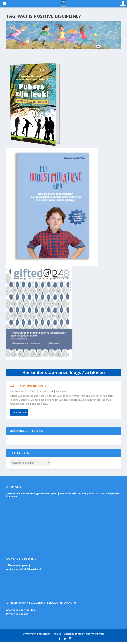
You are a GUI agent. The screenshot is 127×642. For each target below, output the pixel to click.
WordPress (98, 633)
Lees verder (19, 412)
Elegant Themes (52, 633)
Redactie (19, 391)
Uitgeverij (43, 391)
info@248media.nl (30, 569)
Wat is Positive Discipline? (30, 386)
